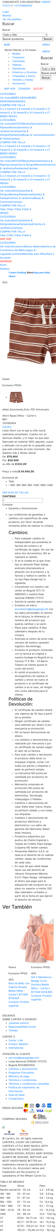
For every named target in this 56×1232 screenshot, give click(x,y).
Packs (33, 123)
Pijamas (16, 64)
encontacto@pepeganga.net (31, 609)
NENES (21, 101)
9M (30, 485)
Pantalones (18, 68)
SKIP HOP (9, 88)
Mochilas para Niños (35, 253)
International (16, 1047)
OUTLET (38, 88)
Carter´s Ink (16, 1040)
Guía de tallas (17, 1094)
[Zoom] (16, 397)
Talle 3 (12, 209)
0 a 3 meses (7, 108)
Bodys (26, 123)
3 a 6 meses (21, 108)
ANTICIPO (17, 123)
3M (18, 485)
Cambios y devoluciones (23, 1068)
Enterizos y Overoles (24, 72)
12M (36, 485)
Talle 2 (4, 209)
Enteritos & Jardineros (21, 198)
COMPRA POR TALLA (12, 105)
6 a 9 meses (36, 108)
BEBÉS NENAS (20, 97)
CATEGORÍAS (8, 93)
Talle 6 (27, 209)
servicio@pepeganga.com (24, 1057)
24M (50, 485)
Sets (40, 123)
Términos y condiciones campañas (29, 1083)
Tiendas (13, 1030)
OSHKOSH (24, 88)
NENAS (12, 101)
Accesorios (19, 83)
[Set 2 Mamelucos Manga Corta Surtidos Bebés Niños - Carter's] (28, 938)
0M (12, 485)
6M (24, 485)
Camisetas (18, 61)
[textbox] (22, 39)
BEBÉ (7, 44)
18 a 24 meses (32, 112)
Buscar (6, 29)
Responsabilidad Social (22, 1026)
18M (42, 485)
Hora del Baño (16, 250)
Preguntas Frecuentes (21, 1072)
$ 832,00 (20, 464)
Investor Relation (18, 1044)
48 (8, 464)
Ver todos (6, 97)
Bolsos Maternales (35, 246)
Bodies (16, 53)
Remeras (14, 127)
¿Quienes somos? (19, 1022)
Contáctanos (16, 1098)
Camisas (15, 138)
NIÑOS (46, 51)
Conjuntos (18, 57)
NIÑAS (46, 44)
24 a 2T (45, 112)
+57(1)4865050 (23, 5)
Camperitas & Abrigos (22, 164)
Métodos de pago (19, 1076)
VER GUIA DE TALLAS (15, 492)
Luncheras (17, 253)
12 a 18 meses (15, 112)
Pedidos (4, 268)
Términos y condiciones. (23, 1080)
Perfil (3, 265)
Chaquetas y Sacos (23, 75)
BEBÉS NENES (8, 153)
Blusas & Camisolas (33, 134)
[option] (28, 956)
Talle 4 (19, 209)
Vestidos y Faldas (22, 79)
